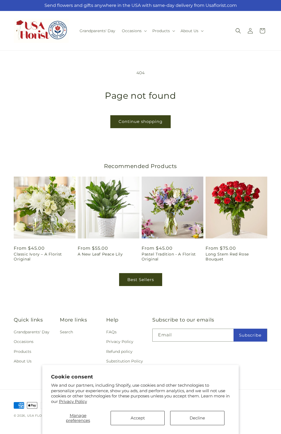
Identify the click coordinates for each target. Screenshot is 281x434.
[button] (134, 31)
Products (22, 351)
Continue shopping (140, 121)
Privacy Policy (73, 401)
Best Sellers (140, 279)
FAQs (111, 331)
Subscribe (250, 335)
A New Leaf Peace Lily (100, 254)
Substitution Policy (124, 361)
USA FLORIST (38, 415)
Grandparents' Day (31, 331)
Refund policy (119, 351)
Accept (138, 418)
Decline (197, 418)
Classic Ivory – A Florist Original (38, 257)
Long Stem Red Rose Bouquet (227, 257)
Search (66, 331)
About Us (23, 361)
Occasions (23, 341)
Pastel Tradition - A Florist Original (169, 257)
